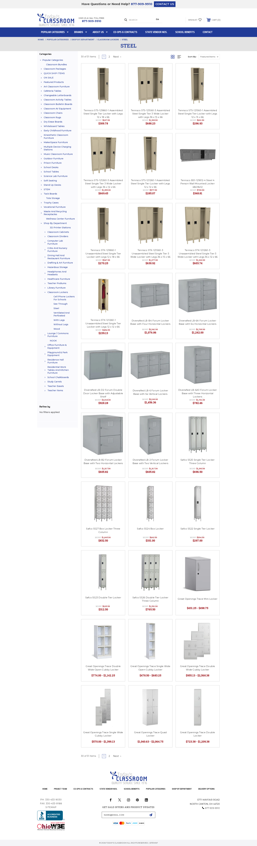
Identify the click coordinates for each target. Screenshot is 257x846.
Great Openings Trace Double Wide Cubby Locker (197, 668)
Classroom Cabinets (58, 232)
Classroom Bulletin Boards (58, 104)
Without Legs (61, 324)
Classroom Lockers (57, 292)
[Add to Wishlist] (119, 69)
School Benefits (185, 32)
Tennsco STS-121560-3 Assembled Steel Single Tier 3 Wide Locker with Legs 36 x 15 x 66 (150, 113)
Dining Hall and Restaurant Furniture (58, 257)
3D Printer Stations (60, 227)
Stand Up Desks (52, 185)
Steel (56, 308)
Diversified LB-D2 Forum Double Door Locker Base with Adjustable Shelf (103, 393)
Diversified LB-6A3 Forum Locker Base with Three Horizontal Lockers (197, 393)
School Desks (51, 167)
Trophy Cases (51, 202)
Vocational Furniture (55, 207)
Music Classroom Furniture (58, 154)
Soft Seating (50, 180)
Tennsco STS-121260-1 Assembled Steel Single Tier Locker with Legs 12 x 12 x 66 (150, 183)
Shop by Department (55, 223)
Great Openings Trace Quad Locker (150, 734)
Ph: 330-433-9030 (51, 799)
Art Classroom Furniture (57, 86)
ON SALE (49, 77)
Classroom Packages (55, 69)
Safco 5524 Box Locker (150, 528)
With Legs (59, 320)
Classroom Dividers (57, 236)
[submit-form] (150, 815)
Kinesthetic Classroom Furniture (56, 136)
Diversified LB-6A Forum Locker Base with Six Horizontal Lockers (197, 322)
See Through (61, 304)
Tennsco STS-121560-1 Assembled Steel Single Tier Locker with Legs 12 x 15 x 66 (197, 113)
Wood (57, 329)
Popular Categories (53, 32)
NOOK (53, 340)
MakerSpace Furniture (56, 142)
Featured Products (54, 82)
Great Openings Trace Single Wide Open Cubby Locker (150, 668)
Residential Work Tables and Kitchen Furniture (58, 370)
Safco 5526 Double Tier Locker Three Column (150, 599)
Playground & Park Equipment (57, 354)
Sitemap (51, 807)
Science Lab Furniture (56, 176)
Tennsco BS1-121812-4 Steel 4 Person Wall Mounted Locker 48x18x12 (197, 183)
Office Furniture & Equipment (57, 346)
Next (116, 56)
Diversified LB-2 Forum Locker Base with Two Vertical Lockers (150, 461)
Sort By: (192, 56)
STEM (47, 189)
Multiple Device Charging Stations (57, 148)
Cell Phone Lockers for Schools (64, 298)
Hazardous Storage (57, 267)
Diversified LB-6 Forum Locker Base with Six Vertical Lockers (150, 392)
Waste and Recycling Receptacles (55, 213)
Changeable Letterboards (57, 95)
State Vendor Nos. (156, 32)
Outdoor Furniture (53, 158)
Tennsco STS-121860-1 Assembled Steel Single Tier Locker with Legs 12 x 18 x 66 (103, 113)
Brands (78, 32)
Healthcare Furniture (58, 279)
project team (60, 788)
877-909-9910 (141, 4)
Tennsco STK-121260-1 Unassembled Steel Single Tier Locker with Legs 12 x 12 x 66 (103, 323)
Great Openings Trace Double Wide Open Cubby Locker (103, 668)
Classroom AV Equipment (57, 108)
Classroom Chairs (53, 113)
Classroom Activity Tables (57, 99)
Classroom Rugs (52, 117)
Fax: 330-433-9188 (51, 803)
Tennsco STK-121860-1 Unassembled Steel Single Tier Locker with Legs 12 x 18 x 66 (103, 253)
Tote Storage (53, 198)
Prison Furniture (53, 163)
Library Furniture (56, 287)
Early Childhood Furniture (57, 130)
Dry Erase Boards (53, 121)
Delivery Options (206, 788)
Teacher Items (55, 390)
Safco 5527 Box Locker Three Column (103, 530)
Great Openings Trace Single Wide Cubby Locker (103, 734)
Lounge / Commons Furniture (58, 335)
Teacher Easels (55, 386)
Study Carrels (54, 381)
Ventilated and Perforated (61, 314)
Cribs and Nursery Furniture (57, 249)
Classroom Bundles (56, 64)
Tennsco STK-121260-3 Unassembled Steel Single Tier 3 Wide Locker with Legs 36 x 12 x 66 (198, 253)
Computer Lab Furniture (55, 242)
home (44, 788)
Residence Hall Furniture (55, 361)
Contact (208, 32)
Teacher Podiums (56, 283)
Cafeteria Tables (52, 91)
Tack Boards (50, 193)
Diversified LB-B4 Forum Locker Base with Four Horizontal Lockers (150, 322)
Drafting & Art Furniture (60, 262)
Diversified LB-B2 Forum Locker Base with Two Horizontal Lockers (103, 461)
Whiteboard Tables (54, 126)
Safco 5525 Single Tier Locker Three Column (197, 461)
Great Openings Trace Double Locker (197, 734)
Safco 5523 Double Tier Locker (103, 597)
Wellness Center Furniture (60, 218)
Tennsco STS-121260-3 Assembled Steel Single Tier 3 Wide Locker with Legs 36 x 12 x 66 (103, 183)
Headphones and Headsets (56, 273)
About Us (98, 32)
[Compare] (119, 77)
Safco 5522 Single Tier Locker (197, 528)
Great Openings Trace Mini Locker (197, 598)
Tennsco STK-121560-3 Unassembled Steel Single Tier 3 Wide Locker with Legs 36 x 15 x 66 (150, 253)
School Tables (51, 171)
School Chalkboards (58, 377)
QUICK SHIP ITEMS (54, 73)
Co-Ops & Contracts (125, 32)
